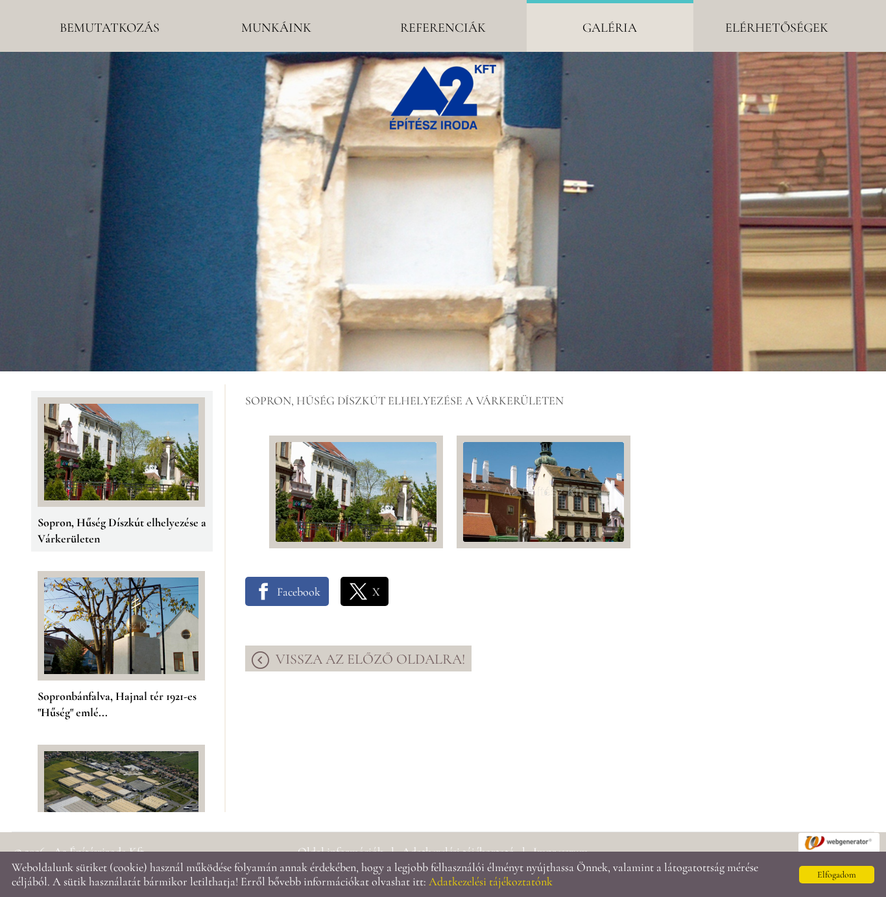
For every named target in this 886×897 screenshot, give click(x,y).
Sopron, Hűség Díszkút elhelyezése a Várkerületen (122, 524)
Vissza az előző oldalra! (370, 659)
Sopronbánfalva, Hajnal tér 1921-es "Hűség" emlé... (117, 698)
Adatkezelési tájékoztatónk (491, 881)
